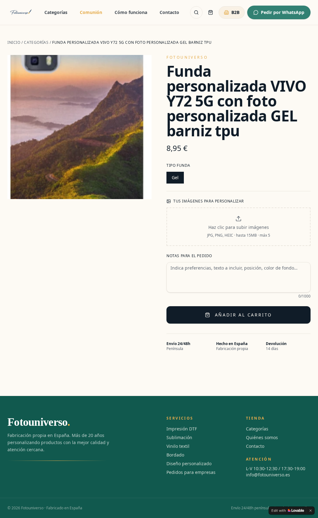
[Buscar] (196, 12)
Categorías (55, 12)
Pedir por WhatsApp (282, 12)
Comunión (91, 12)
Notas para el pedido (189, 255)
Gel (175, 177)
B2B (235, 12)
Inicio (13, 42)
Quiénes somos (262, 437)
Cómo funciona (131, 12)
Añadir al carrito (243, 315)
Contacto (169, 12)
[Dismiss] (310, 510)
